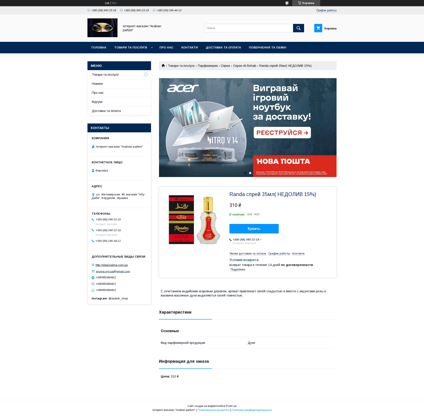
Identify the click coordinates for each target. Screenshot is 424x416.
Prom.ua (231, 406)
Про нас (166, 47)
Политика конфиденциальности (252, 410)
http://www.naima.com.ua (112, 265)
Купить (254, 229)
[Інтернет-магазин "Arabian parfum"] (102, 36)
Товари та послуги (130, 47)
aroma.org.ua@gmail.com (113, 271)
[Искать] (298, 28)
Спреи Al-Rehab (244, 65)
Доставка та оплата (223, 47)
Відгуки (97, 102)
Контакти (189, 47)
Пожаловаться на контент (213, 410)
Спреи (225, 65)
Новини (97, 83)
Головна (98, 47)
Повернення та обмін (267, 47)
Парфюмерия (208, 65)
